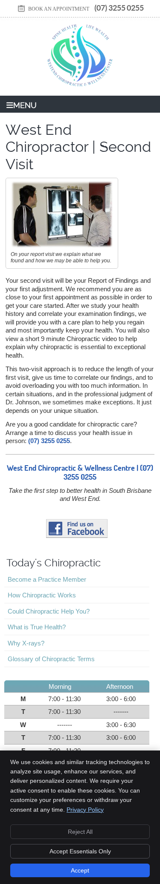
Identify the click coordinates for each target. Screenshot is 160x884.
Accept (80, 870)
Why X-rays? (26, 643)
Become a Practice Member (47, 579)
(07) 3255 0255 (119, 7)
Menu (25, 105)
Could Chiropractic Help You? (49, 611)
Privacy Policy (85, 809)
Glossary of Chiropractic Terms (51, 658)
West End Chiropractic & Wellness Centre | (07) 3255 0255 (80, 472)
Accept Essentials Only (80, 851)
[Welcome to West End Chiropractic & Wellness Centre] (80, 89)
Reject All (80, 831)
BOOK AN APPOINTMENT (58, 9)
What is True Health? (37, 627)
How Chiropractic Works (42, 595)
